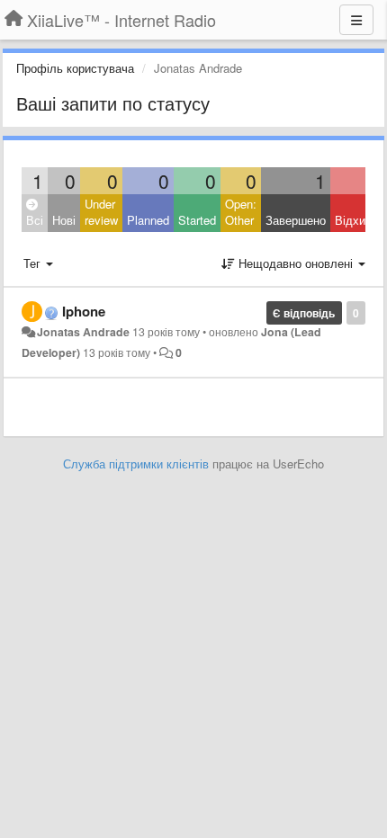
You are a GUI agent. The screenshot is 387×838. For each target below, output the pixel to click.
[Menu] (356, 19)
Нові (64, 219)
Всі (34, 219)
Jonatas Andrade (83, 332)
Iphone (83, 311)
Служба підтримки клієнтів (136, 463)
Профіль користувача (75, 67)
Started (197, 219)
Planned (148, 219)
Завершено (296, 219)
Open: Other (240, 212)
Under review (101, 212)
